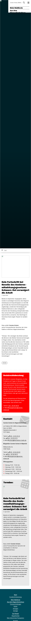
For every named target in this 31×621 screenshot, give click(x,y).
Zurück (4, 363)
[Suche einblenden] (24, 3)
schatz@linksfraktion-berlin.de (17, 440)
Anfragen (15, 608)
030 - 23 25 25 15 (12, 438)
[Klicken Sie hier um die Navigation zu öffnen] (28, 3)
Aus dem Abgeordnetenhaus (18, 12)
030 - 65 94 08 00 (13, 405)
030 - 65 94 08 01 (12, 454)
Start (5, 250)
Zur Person (15, 613)
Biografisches (15, 616)
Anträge (15, 611)
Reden (15, 606)
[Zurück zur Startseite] (2, 250)
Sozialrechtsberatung (15, 597)
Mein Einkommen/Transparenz (15, 618)
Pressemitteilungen (15, 604)
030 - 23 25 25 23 (15, 436)
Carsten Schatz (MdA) (15, 2)
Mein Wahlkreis (16, 8)
